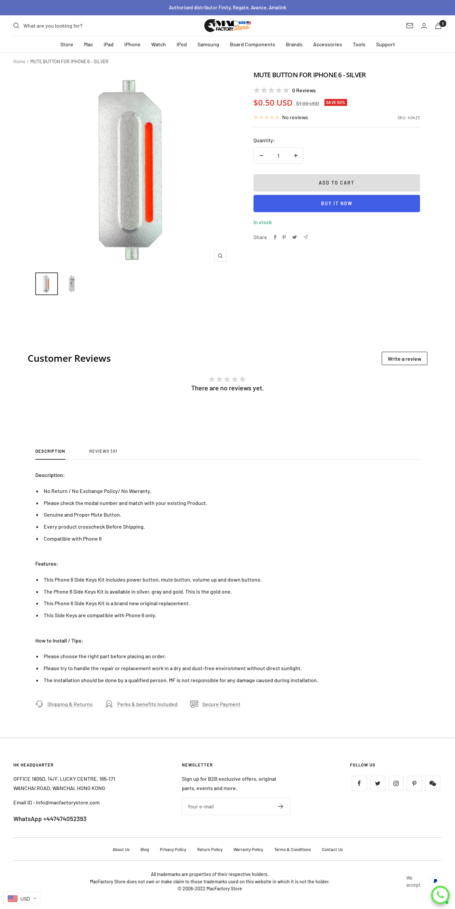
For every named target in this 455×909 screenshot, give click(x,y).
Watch (158, 44)
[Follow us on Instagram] (395, 783)
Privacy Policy (173, 849)
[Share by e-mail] (305, 237)
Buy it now (336, 203)
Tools (359, 44)
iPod (182, 44)
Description (50, 451)
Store (66, 44)
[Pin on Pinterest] (284, 237)
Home (19, 61)
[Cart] (438, 26)
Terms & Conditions (292, 849)
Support (385, 44)
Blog (145, 849)
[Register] (280, 806)
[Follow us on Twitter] (377, 783)
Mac (88, 44)
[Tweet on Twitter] (294, 237)
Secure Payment (221, 704)
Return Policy (210, 849)
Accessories (327, 44)
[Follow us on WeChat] (432, 783)
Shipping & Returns (70, 704)
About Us (121, 849)
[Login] (424, 26)
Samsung (208, 44)
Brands (294, 44)
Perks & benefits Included (147, 704)
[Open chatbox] (440, 895)
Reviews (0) (103, 451)
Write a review (404, 358)
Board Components (252, 44)
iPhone (132, 44)
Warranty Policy (248, 849)
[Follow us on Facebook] (359, 783)
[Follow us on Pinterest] (414, 783)
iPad (109, 44)
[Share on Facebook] (275, 237)
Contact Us (332, 849)
